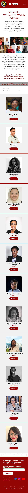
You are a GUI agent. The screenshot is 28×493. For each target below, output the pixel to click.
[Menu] (24, 4)
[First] (4, 454)
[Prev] (9, 454)
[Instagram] (19, 479)
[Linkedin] (16, 479)
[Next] (19, 454)
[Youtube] (23, 479)
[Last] (24, 454)
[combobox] (11, 90)
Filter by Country (5, 88)
